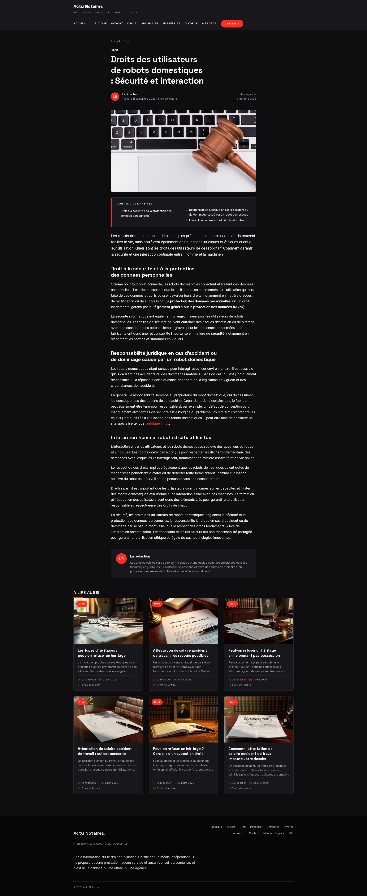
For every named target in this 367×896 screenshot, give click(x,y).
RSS (291, 833)
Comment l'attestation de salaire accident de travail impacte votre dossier (251, 753)
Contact (232, 23)
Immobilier (149, 23)
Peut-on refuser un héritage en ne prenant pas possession (254, 653)
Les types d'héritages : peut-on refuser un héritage (102, 653)
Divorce (191, 23)
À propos (209, 23)
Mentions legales (273, 833)
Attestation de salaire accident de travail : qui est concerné (105, 751)
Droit (131, 23)
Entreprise (171, 23)
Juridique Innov (157, 423)
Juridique (99, 23)
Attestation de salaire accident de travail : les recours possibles (180, 653)
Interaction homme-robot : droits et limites (216, 220)
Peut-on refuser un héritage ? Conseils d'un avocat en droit (178, 751)
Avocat (117, 23)
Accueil (80, 23)
